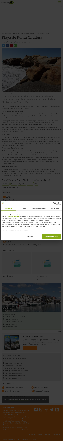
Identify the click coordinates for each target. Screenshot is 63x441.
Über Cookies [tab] (55, 208)
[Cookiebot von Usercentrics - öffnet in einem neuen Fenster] (54, 203)
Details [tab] (24, 208)
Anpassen (30, 236)
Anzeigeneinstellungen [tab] (39, 208)
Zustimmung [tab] (8, 208)
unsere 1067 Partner (13, 216)
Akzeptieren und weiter (51, 236)
